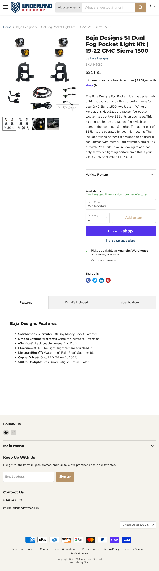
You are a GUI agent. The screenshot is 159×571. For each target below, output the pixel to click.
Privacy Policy (90, 549)
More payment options (120, 240)
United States (136, 525)
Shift (87, 562)
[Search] (140, 7)
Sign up (65, 476)
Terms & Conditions (65, 549)
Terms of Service (134, 549)
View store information (103, 260)
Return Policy (111, 549)
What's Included (76, 302)
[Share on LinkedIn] (101, 280)
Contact (44, 549)
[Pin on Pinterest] (108, 280)
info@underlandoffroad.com (21, 508)
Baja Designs (99, 58)
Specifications (130, 302)
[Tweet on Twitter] (94, 280)
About (31, 549)
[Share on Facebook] (88, 280)
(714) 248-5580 (13, 500)
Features (26, 302)
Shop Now (17, 549)
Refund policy (79, 553)
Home (7, 27)
